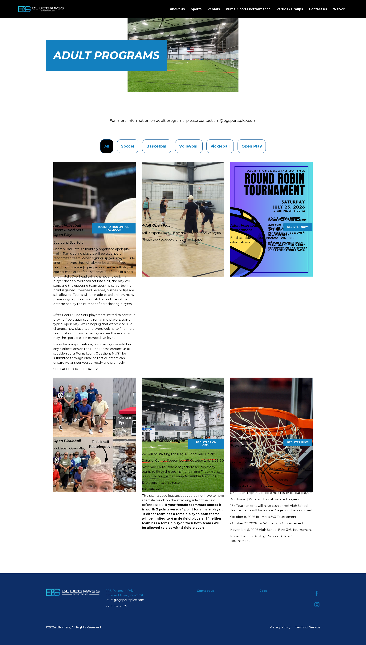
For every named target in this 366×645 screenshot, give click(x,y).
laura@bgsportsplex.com (125, 600)
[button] (196, 9)
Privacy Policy (280, 627)
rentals (214, 9)
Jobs (263, 591)
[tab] (106, 146)
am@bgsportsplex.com (235, 120)
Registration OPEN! (206, 444)
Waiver (339, 9)
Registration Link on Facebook (113, 228)
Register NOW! (298, 442)
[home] (41, 9)
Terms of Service (307, 627)
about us (177, 9)
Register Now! (298, 226)
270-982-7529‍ (116, 606)
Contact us (318, 9)
